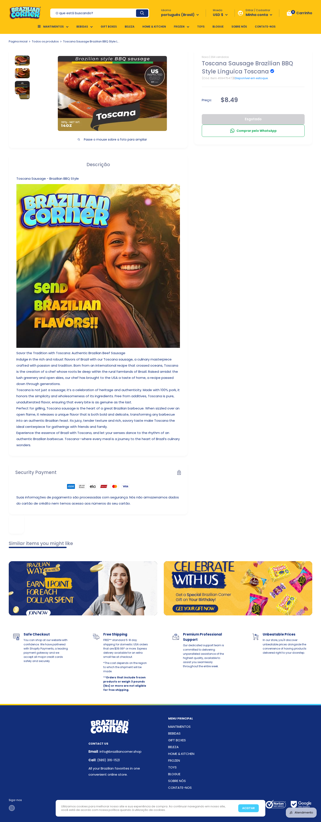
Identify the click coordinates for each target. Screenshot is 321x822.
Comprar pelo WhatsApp (256, 131)
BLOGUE (218, 26)
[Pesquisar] (142, 13)
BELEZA (130, 26)
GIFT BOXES (109, 26)
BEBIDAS (82, 26)
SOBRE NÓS (239, 26)
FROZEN (179, 26)
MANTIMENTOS (53, 26)
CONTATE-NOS (265, 26)
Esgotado (253, 119)
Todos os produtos (45, 41)
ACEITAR (248, 808)
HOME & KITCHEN (154, 26)
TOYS (201, 26)
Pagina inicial (18, 41)
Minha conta (257, 14)
